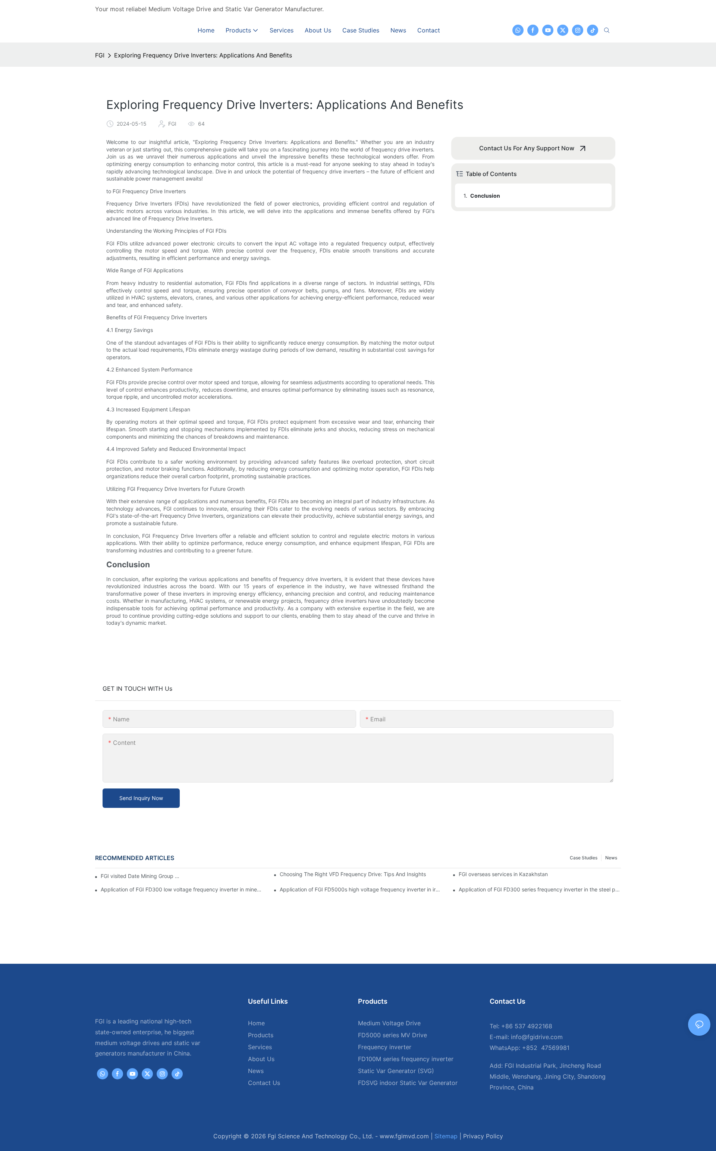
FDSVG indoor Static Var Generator (408, 1082)
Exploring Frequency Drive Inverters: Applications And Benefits (203, 55)
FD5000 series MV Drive (392, 1035)
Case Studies (583, 857)
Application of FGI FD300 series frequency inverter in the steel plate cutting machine (540, 889)
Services (260, 1047)
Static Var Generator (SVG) (396, 1071)
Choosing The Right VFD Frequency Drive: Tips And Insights (353, 874)
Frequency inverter (384, 1047)
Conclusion (485, 195)
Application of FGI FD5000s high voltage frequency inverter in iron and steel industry (361, 889)
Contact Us (264, 1082)
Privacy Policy (483, 1136)
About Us (261, 1059)
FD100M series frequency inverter (405, 1059)
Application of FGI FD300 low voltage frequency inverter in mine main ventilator (182, 889)
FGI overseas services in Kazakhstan (503, 874)
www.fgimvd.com (404, 1136)
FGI (99, 55)
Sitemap (446, 1136)
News (611, 857)
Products (260, 1035)
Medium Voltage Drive (389, 1023)
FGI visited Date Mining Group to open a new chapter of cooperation (141, 876)
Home (256, 1023)
